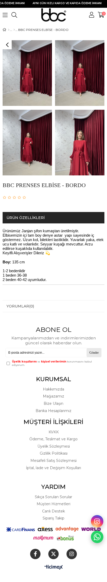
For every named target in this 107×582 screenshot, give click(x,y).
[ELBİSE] (14, 30)
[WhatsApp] (97, 537)
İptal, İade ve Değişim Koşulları (53, 467)
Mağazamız (53, 396)
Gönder (94, 352)
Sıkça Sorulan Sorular (53, 497)
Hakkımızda (53, 389)
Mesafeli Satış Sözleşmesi (53, 460)
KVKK (54, 432)
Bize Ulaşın (53, 403)
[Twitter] (53, 554)
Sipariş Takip (53, 518)
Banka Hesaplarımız (53, 410)
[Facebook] (35, 554)
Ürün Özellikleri (25, 217)
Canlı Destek (53, 511)
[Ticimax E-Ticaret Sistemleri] (53, 567)
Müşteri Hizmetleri (53, 504)
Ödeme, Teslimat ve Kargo (53, 439)
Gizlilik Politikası (54, 453)
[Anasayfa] (8, 30)
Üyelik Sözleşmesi (53, 446)
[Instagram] (71, 554)
